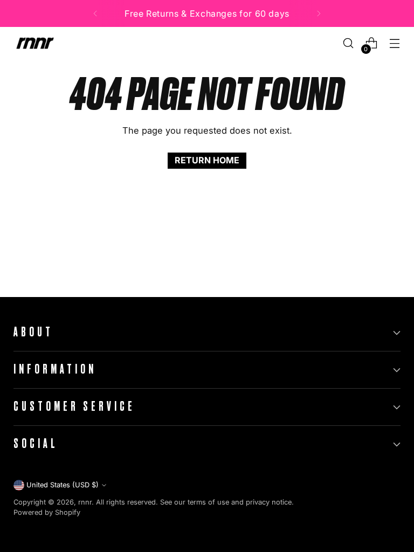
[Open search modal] (348, 43)
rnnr (85, 502)
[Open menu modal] (395, 43)
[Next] (318, 13)
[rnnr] (35, 42)
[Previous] (95, 13)
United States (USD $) (62, 485)
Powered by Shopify (46, 512)
